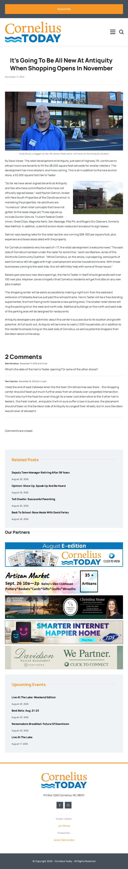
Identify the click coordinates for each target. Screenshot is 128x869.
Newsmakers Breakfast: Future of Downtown (40, 724)
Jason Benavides (64, 840)
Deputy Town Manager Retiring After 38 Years (41, 472)
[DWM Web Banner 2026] (64, 647)
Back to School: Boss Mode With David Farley (40, 512)
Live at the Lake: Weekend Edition (34, 697)
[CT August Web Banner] (64, 543)
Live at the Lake (22, 737)
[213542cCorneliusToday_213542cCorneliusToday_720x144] (64, 622)
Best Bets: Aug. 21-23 (25, 710)
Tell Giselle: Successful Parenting (33, 499)
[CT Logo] (33, 23)
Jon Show (64, 826)
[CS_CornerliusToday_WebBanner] (64, 597)
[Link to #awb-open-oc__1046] (121, 32)
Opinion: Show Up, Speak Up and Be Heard (39, 486)
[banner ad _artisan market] (52, 570)
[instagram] (68, 805)
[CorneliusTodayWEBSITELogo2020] (64, 773)
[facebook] (59, 805)
